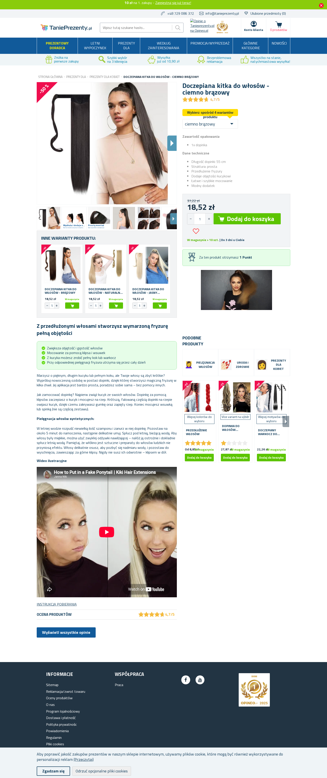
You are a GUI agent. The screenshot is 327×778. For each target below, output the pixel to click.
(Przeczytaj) (84, 759)
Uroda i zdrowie (242, 365)
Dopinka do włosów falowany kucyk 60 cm (235, 428)
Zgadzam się (53, 771)
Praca (119, 684)
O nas (50, 704)
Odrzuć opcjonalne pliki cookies (102, 771)
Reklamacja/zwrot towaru (65, 691)
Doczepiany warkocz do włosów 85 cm (269, 432)
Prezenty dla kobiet (278, 365)
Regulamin (54, 737)
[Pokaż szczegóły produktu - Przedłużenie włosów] (199, 397)
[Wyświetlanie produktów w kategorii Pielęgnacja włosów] (189, 365)
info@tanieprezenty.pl (222, 13)
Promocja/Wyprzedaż (210, 43)
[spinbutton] (199, 218)
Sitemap (52, 684)
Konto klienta (253, 29)
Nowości (279, 43)
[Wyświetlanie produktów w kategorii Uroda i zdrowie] (226, 364)
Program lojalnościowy (63, 711)
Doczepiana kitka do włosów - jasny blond (148, 291)
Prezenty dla (126, 46)
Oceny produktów (59, 698)
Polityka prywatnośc (61, 724)
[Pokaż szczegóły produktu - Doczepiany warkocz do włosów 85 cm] (271, 397)
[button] (208, 218)
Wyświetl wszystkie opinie (66, 632)
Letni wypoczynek (95, 46)
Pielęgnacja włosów (205, 365)
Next (173, 218)
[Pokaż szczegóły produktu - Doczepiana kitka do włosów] (62, 265)
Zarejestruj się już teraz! (173, 2)
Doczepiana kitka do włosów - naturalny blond (105, 291)
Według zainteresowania (163, 46)
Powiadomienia (57, 730)
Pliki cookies (55, 744)
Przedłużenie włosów (196, 432)
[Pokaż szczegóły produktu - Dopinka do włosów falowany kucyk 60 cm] (235, 397)
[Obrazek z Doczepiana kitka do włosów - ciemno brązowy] (49, 218)
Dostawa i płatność (61, 717)
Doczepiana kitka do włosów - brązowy (61, 291)
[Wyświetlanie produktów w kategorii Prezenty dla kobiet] (261, 364)
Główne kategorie (251, 46)
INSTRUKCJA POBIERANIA (57, 604)
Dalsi (172, 143)
